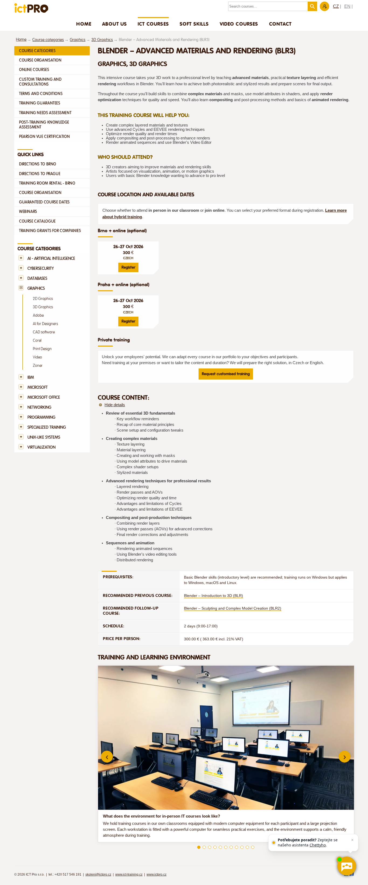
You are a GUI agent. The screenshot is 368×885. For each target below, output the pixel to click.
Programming (41, 417)
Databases (37, 278)
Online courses (34, 69)
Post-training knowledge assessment (44, 124)
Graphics (77, 39)
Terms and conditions (41, 93)
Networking (39, 407)
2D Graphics (43, 299)
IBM (30, 377)
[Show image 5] (220, 847)
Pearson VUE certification (44, 136)
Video (37, 357)
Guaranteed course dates (44, 202)
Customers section (324, 6)
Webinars (28, 211)
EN (347, 6)
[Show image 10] (247, 847)
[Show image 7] (231, 847)
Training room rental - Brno (47, 183)
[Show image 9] (242, 847)
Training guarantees (39, 103)
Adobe (38, 315)
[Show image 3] (209, 847)
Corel (37, 341)
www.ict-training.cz (129, 874)
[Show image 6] (225, 847)
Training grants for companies (50, 230)
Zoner (38, 366)
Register (128, 267)
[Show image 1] (198, 847)
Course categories (48, 39)
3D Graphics (102, 39)
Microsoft (37, 387)
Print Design (42, 349)
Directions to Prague (39, 174)
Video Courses (239, 24)
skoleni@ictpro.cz (98, 874)
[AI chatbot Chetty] (346, 866)
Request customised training (226, 373)
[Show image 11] (252, 847)
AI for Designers (45, 324)
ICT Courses (153, 24)
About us (114, 24)
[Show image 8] (236, 847)
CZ (336, 6)
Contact (280, 24)
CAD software (44, 332)
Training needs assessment (45, 113)
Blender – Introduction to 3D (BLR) (213, 595)
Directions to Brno (37, 164)
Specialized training (46, 427)
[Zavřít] (352, 839)
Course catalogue (37, 221)
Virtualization (41, 447)
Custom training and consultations (40, 81)
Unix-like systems (43, 437)
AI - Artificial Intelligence (51, 258)
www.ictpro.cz (156, 874)
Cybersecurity (40, 268)
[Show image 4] (215, 847)
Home (83, 24)
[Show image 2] (204, 847)
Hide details (115, 405)
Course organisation (40, 60)
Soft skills (194, 24)
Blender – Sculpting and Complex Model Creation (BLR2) (232, 608)
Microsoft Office (43, 397)
